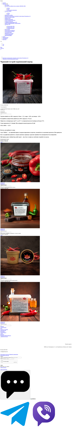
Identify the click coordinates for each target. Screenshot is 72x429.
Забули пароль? (3, 367)
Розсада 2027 (7, 29)
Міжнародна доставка (9, 33)
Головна (4, 2)
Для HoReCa (5, 38)
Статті (1, 333)
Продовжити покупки (4, 354)
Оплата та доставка (4, 329)
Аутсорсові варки (8, 32)
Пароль (1, 358)
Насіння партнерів (10, 28)
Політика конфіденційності (5, 335)
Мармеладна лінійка (9, 15)
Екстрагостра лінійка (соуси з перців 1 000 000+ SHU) (15, 7)
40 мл (8, 9)
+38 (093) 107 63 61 (4, 336)
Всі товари (7, 5)
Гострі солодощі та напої (9, 17)
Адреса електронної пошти (5, 357)
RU (3, 45)
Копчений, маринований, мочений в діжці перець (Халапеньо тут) (18, 16)
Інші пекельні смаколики (12, 10)
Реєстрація (2, 331)
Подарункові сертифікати (10, 30)
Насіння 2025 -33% (10, 27)
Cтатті (4, 36)
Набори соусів (7, 18)
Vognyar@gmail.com (67, 340)
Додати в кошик (3, 231)
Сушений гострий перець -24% (11, 22)
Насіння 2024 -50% (10, 26)
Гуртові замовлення (8, 34)
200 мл (8, 8)
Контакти (4, 39)
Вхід (1, 328)
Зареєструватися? (3, 369)
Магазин (4, 3)
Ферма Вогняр (5, 37)
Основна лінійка (8, 12)
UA (3, 44)
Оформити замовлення (13, 354)
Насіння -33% (7, 25)
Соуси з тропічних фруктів (10, 20)
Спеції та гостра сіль (9, 21)
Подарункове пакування (9, 31)
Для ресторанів (3, 327)
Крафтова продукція (9, 19)
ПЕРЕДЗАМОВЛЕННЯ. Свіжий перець (12, 23)
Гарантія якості (3, 332)
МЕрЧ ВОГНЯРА (8, 35)
